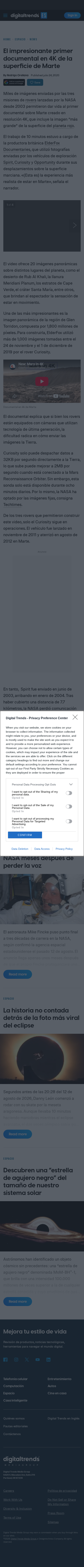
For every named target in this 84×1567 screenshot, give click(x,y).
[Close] (76, 718)
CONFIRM (25, 835)
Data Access (42, 848)
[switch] (69, 793)
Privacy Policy (64, 848)
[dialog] (42, 783)
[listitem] (42, 784)
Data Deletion (20, 848)
